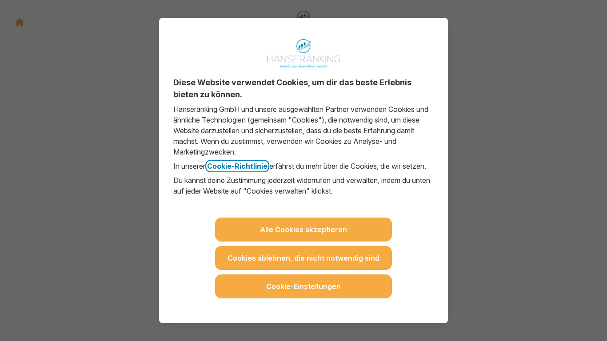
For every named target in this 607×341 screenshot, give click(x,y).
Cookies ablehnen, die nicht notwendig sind (303, 258)
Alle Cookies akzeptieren (303, 229)
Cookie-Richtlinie (237, 166)
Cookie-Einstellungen (303, 286)
